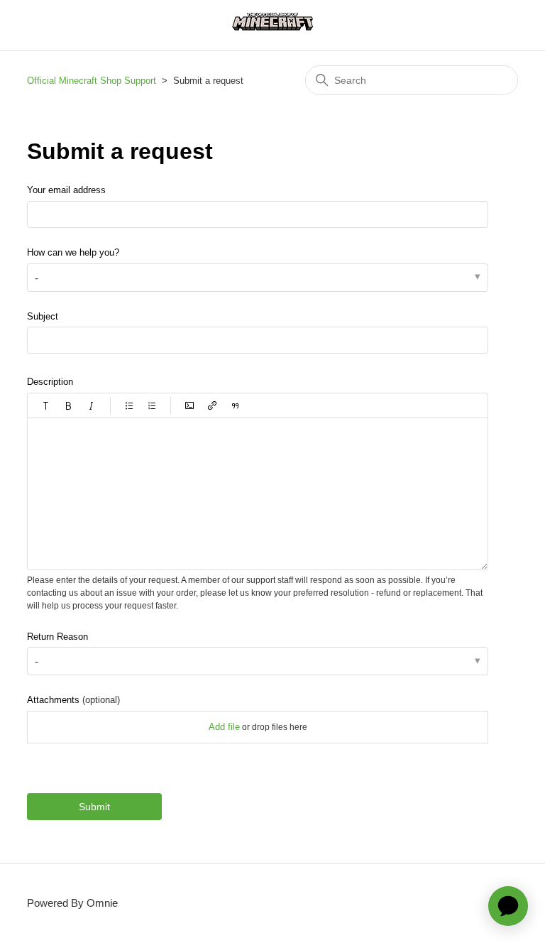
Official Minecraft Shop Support (91, 80)
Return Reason (57, 636)
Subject (42, 316)
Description (50, 381)
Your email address (66, 190)
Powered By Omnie (72, 903)
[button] (46, 405)
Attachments (73, 699)
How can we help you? (73, 252)
